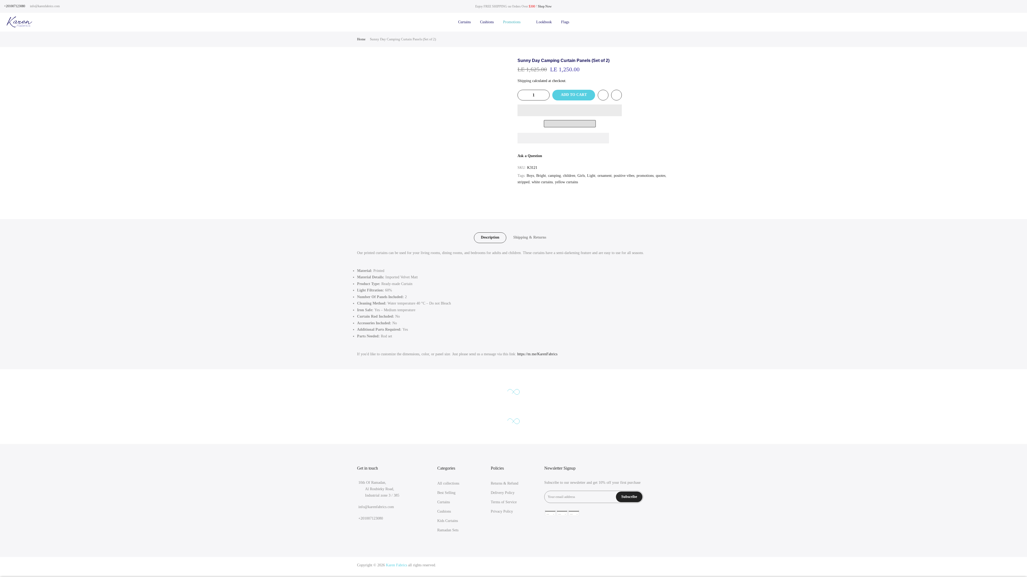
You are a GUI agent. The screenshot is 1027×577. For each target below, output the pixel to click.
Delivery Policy (503, 493)
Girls (581, 176)
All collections (448, 483)
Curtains (464, 22)
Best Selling (446, 493)
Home (361, 39)
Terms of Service (504, 502)
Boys (530, 176)
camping (554, 176)
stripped (524, 182)
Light (591, 176)
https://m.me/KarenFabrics (537, 354)
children (569, 176)
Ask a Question (530, 156)
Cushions (487, 22)
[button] (570, 110)
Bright (541, 176)
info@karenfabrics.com (45, 6)
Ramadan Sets (447, 530)
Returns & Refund (504, 483)
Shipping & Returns (529, 237)
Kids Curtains (447, 521)
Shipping (524, 81)
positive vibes (624, 176)
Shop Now (545, 6)
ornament (604, 176)
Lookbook (544, 22)
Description (490, 237)
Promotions (515, 22)
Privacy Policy (502, 511)
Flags (565, 22)
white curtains (542, 182)
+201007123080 (14, 6)
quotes (660, 176)
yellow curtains (566, 182)
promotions (645, 176)
